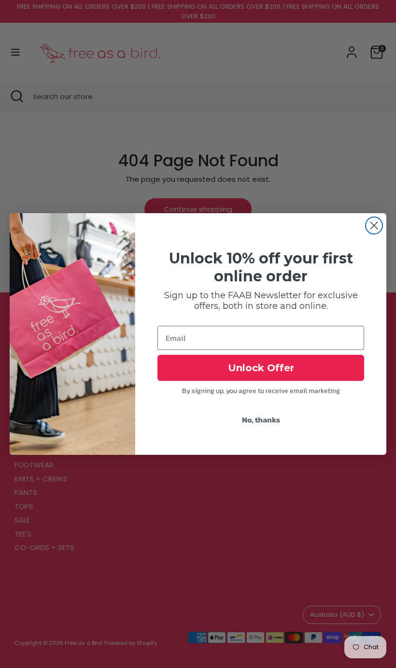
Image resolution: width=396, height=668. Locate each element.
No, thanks (261, 419)
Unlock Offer (261, 368)
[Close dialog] (374, 225)
